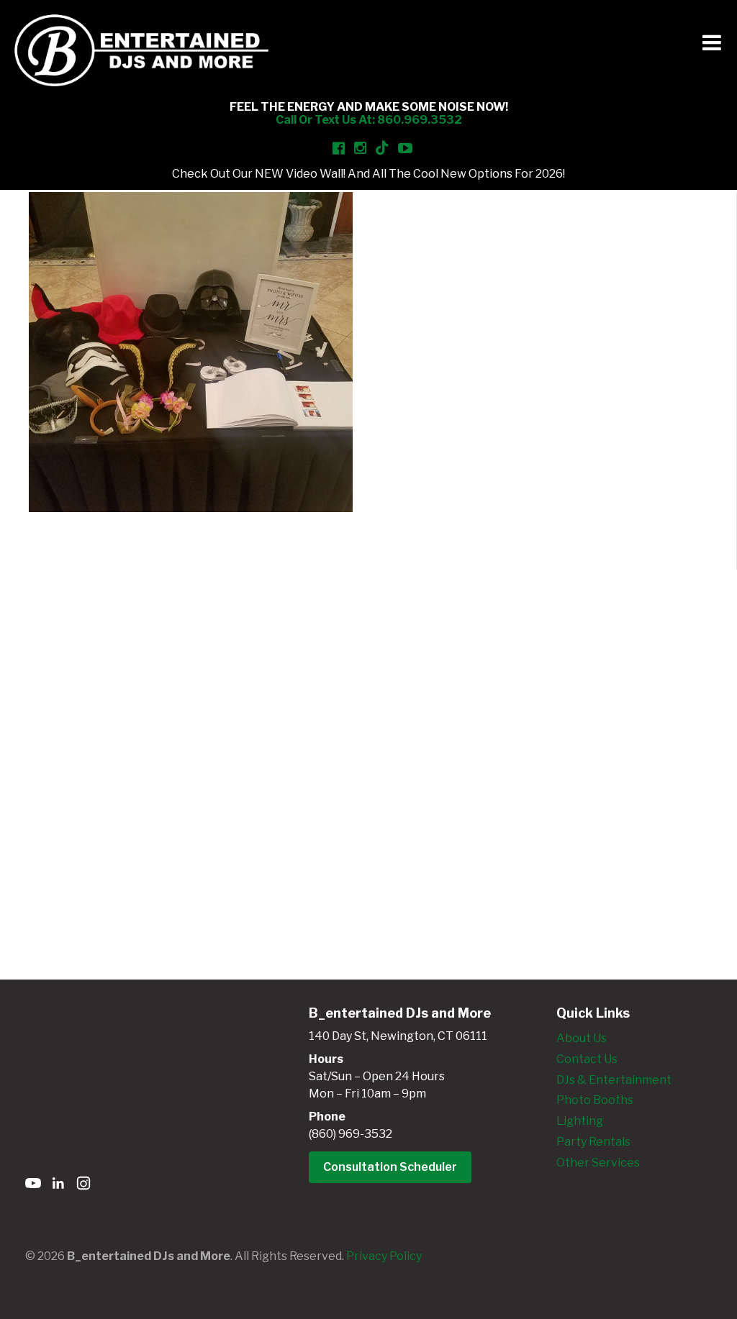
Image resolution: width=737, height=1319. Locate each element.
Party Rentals (593, 1142)
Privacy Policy (384, 1256)
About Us (581, 1038)
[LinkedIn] (58, 1185)
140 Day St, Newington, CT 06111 (398, 1036)
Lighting (579, 1121)
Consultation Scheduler (390, 1167)
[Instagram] (83, 1185)
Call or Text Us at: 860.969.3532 (369, 120)
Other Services (598, 1162)
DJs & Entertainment (614, 1080)
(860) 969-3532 (350, 1134)
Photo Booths (594, 1100)
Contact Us (587, 1059)
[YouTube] (33, 1185)
